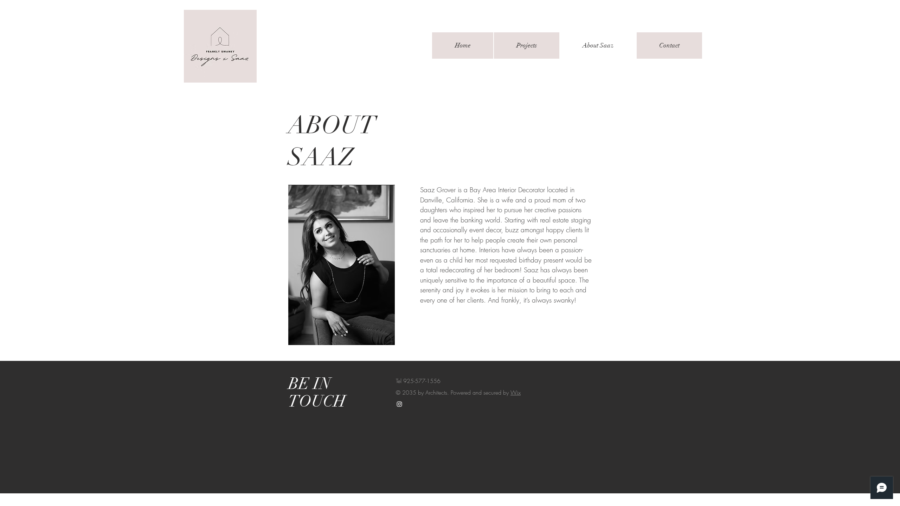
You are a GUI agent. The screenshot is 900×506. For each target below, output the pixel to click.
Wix (515, 392)
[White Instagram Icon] (399, 404)
